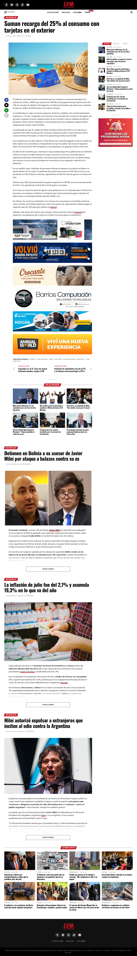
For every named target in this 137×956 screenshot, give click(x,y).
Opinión (88, 11)
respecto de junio (27, 671)
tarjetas (17, 361)
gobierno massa (70, 359)
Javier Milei (54, 530)
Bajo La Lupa (66, 12)
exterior (53, 207)
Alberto (33, 359)
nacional (64, 682)
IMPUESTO (81, 359)
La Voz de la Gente (53, 12)
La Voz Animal (77, 12)
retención (78, 212)
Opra (43, 815)
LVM (88, 359)
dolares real (43, 359)
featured (58, 359)
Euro (51, 359)
